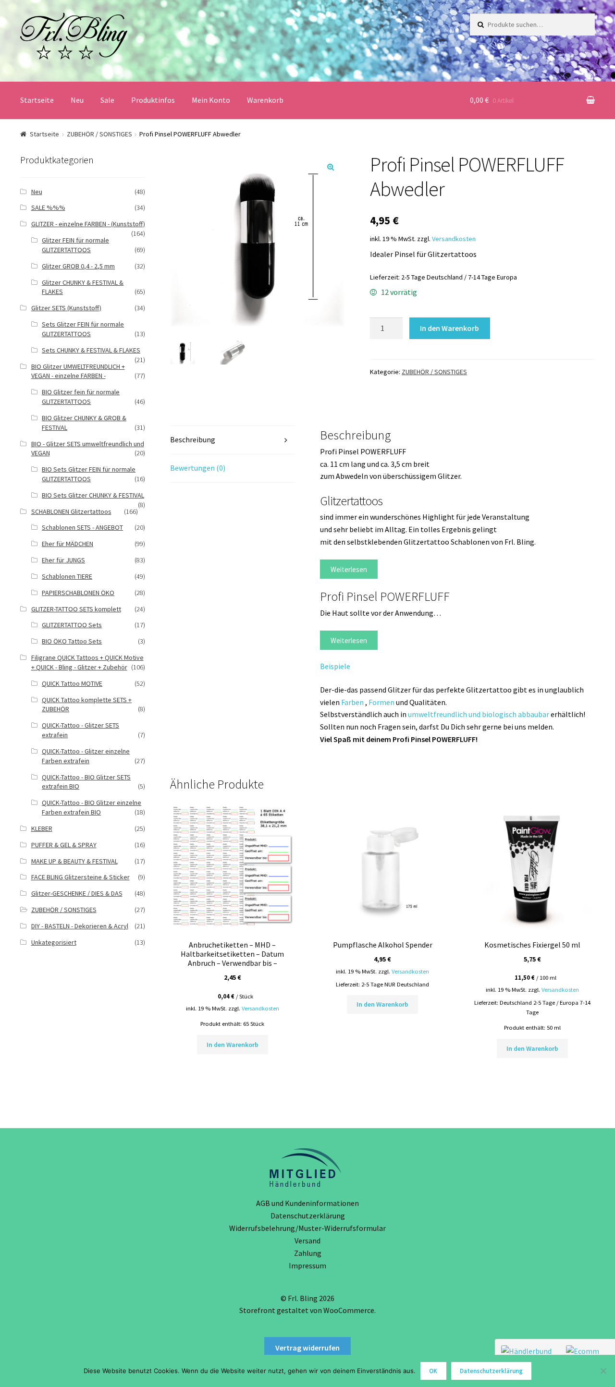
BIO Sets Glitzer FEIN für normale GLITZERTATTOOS (88, 474)
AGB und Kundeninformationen (307, 1203)
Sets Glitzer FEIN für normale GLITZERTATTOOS (83, 329)
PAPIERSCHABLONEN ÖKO (78, 592)
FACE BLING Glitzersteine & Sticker (80, 877)
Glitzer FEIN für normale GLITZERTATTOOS (75, 245)
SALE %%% (48, 207)
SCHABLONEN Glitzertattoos (71, 511)
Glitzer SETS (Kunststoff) (66, 308)
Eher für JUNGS (63, 560)
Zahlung (307, 1253)
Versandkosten (454, 238)
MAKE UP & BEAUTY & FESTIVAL (74, 861)
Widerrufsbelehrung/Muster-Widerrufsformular (307, 1228)
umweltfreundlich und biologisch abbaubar (478, 714)
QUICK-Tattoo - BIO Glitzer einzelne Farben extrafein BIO (91, 807)
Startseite (37, 100)
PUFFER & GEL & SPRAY (64, 844)
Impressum (307, 1265)
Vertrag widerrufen (307, 1347)
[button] (330, 166)
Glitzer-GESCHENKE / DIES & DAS (77, 893)
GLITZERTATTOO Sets (72, 624)
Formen (381, 702)
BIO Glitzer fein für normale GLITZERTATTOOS (81, 397)
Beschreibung (192, 439)
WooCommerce (348, 1310)
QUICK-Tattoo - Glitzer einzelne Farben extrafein (86, 756)
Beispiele (335, 666)
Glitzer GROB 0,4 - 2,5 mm (78, 266)
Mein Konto (211, 100)
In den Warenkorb (449, 328)
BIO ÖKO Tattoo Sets (72, 641)
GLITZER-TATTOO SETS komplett (76, 609)
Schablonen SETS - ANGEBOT (82, 527)
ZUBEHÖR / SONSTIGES (99, 134)
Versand (307, 1240)
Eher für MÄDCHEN (67, 543)
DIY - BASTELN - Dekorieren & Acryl (79, 926)
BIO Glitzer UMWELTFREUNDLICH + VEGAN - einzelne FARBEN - (78, 371)
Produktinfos (153, 100)
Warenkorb (265, 100)
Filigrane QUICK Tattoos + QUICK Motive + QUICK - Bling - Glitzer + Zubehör (87, 662)
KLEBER (41, 828)
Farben (353, 702)
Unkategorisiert (53, 942)
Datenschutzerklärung (308, 1215)
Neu (77, 100)
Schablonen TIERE (67, 576)
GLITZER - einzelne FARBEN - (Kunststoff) (88, 223)
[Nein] (603, 1370)
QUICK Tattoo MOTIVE (72, 683)
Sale (107, 100)
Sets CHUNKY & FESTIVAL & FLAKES (91, 350)
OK (433, 1371)
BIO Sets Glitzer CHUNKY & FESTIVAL (93, 495)
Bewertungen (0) (197, 468)
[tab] (232, 440)
